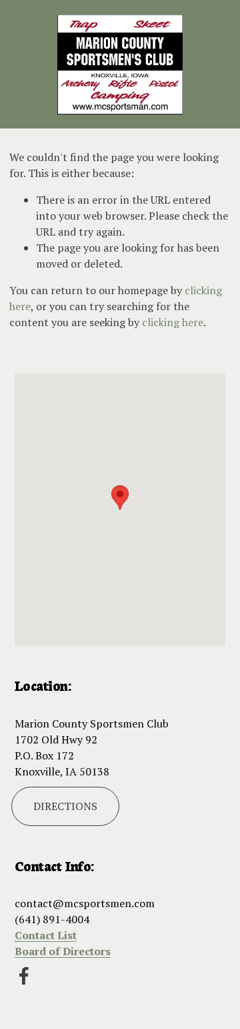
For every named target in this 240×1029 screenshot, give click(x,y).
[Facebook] (24, 975)
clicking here (172, 322)
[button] (120, 497)
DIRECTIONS (65, 806)
